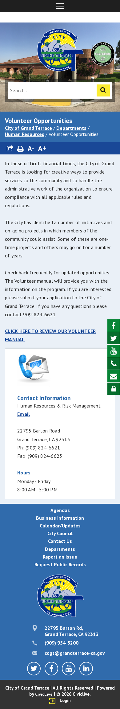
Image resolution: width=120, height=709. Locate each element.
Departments (71, 128)
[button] (10, 148)
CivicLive (44, 694)
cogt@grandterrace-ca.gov (75, 653)
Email (23, 414)
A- (31, 148)
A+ (42, 148)
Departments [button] (60, 549)
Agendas (60, 510)
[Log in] (113, 389)
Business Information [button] (60, 518)
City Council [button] (60, 533)
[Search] (103, 90)
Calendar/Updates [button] (60, 526)
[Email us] (113, 376)
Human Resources (24, 134)
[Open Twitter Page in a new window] (113, 338)
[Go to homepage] (60, 50)
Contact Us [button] (60, 541)
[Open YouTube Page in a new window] (113, 351)
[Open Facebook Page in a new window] (113, 325)
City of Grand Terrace (28, 128)
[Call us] (113, 363)
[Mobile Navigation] (60, 6)
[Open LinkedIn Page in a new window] (86, 668)
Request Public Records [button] (60, 564)
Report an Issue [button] (60, 557)
